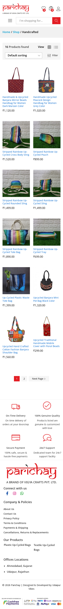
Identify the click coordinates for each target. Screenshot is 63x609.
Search (56, 20)
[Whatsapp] (22, 493)
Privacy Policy (11, 518)
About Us (9, 509)
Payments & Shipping (16, 527)
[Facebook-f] (7, 493)
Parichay (15, 585)
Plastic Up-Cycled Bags (17, 544)
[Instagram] (14, 493)
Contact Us (10, 513)
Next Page (38, 378)
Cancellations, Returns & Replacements (26, 532)
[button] (8, 91)
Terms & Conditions (15, 523)
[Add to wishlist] (23, 91)
